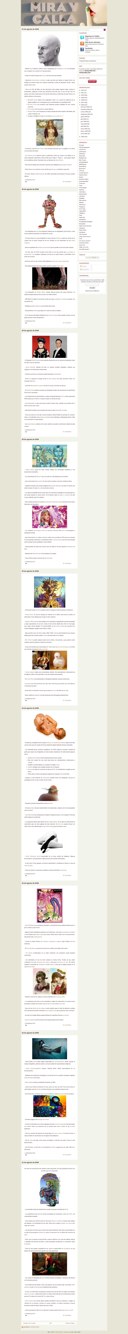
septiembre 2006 (85, 114)
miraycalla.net (90, 71)
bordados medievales (49, 941)
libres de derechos (91, 61)
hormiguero (67, 1248)
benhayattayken (83, 162)
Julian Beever (59, 160)
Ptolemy (58, 238)
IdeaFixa (81, 189)
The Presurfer (83, 234)
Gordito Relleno (32, 111)
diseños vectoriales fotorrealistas (56, 742)
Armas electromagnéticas (33, 1068)
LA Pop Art (30, 640)
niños (63, 996)
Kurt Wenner (28, 155)
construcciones (38, 936)
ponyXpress (82, 219)
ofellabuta (82, 213)
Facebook (88, 48)
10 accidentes (31, 1019)
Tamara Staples (29, 672)
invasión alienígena (63, 647)
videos (58, 626)
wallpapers (37, 695)
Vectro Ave (82, 245)
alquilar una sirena (66, 1223)
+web (71, 1332)
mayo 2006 (84, 124)
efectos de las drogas (39, 1008)
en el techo (66, 1015)
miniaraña (46, 1093)
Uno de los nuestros (84, 240)
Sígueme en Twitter (92, 36)
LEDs (70, 1214)
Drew (37, 231)
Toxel (80, 238)
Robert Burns (29, 614)
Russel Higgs (40, 476)
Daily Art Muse (83, 175)
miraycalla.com (85, 72)
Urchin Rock (30, 679)
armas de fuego (52, 315)
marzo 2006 (84, 128)
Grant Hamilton (36, 758)
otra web (40, 488)
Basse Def (82, 156)
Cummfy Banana (31, 948)
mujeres (58, 996)
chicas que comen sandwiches (60, 261)
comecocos (63, 870)
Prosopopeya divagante (85, 221)
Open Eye (82, 217)
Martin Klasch (83, 194)
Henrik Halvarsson (31, 856)
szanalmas (82, 232)
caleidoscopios (53, 821)
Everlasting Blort (83, 181)
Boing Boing (82, 166)
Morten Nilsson (36, 360)
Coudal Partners (83, 173)
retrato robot (59, 266)
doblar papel (39, 934)
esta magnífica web (51, 1010)
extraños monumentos (44, 247)
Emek (66, 1209)
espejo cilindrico (67, 164)
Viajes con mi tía (83, 247)
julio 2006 (83, 119)
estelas (36, 310)
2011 (82, 92)
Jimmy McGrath (30, 367)
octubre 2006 (84, 111)
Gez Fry (63, 396)
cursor (54, 690)
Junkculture (82, 192)
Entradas (84, 266)
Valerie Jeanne (30, 469)
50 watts (81, 145)
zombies (53, 1147)
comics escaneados (60, 1124)
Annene (30, 769)
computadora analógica (68, 932)
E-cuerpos (30, 1301)
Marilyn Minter (41, 292)
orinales (39, 1089)
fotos (73, 1147)
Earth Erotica (30, 390)
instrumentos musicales (38, 80)
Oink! (80, 215)
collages (30, 762)
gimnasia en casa (67, 1310)
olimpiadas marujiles (61, 410)
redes (31, 1140)
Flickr (44, 1296)
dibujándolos (40, 624)
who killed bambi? (84, 249)
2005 (82, 136)
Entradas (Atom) (35, 1327)
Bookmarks (82, 168)
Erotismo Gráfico (83, 179)
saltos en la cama (29, 1294)
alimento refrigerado (52, 502)
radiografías (31, 403)
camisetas (54, 378)
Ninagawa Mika (40, 530)
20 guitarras (37, 306)
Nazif (43, 1277)
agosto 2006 (84, 116)
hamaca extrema (58, 1133)
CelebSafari (57, 374)
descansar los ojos (62, 962)
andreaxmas (82, 151)
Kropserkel (27, 1244)
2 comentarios (67, 431)
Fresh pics (82, 183)
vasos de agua (28, 865)
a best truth (82, 149)
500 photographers (84, 147)
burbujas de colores (43, 1119)
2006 (82, 105)
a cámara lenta (56, 539)
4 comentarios (67, 1315)
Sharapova (42, 964)
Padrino (51, 964)
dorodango (37, 1287)
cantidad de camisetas (61, 299)
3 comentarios (67, 1154)
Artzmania (82, 153)
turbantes (39, 481)
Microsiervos (82, 200)
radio (62, 1093)
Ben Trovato (82, 160)
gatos (29, 683)
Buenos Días (30, 966)
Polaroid (62, 774)
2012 (82, 90)
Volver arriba (77, 1332)
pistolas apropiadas (45, 417)
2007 (82, 102)
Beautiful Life (82, 158)
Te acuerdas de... (58, 116)
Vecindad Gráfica (84, 243)
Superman (41, 174)
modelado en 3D (61, 68)
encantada (45, 649)
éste (34, 381)
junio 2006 (84, 121)
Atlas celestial (29, 1082)
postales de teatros (38, 385)
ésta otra (60, 824)
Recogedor (82, 223)
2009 (82, 97)
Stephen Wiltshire (30, 621)
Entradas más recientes (30, 1323)
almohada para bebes (43, 962)
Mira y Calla (51, 1332)
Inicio (50, 1323)
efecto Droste (36, 553)
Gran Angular (83, 187)
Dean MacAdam (29, 925)
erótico (58, 764)
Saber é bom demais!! (85, 226)
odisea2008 (82, 211)
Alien (25, 1234)
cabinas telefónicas (56, 485)
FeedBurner (96, 291)
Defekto (30, 767)
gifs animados (29, 1077)
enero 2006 (84, 133)
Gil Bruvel (38, 610)
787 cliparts (29, 953)
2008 (82, 100)
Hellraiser (41, 1232)
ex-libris (41, 148)
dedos (51, 803)
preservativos (31, 424)
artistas (47, 826)
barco (33, 808)
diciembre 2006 (85, 107)
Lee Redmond (29, 815)
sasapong (82, 228)
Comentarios (85, 269)
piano (54, 169)
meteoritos (70, 546)
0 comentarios (67, 181)
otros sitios (62, 1003)
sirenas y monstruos (57, 1221)
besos (43, 75)
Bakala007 (31, 100)
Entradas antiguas (70, 1323)
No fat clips (82, 209)
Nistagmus (82, 206)
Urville (45, 635)
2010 (82, 95)
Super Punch (82, 230)
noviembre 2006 (85, 109)
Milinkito (81, 202)
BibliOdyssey (82, 164)
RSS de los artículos (92, 42)
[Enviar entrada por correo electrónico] (25, 181)
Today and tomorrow (85, 236)
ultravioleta (49, 558)
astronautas (46, 777)
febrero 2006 (84, 131)
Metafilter (81, 198)
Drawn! (81, 177)
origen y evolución (64, 495)
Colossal (81, 170)
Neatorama (82, 204)
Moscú (49, 1003)
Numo (29, 109)
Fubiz (80, 185)
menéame (82, 196)
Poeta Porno (33, 104)
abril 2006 (84, 126)
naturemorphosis (59, 1061)
